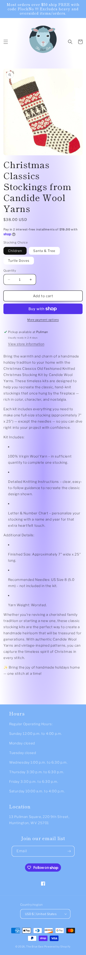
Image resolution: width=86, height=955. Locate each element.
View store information (26, 344)
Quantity (9, 270)
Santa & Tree (44, 251)
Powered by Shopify (57, 946)
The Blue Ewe (34, 946)
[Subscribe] (69, 851)
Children (15, 251)
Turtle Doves (18, 260)
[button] (6, 42)
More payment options (43, 319)
